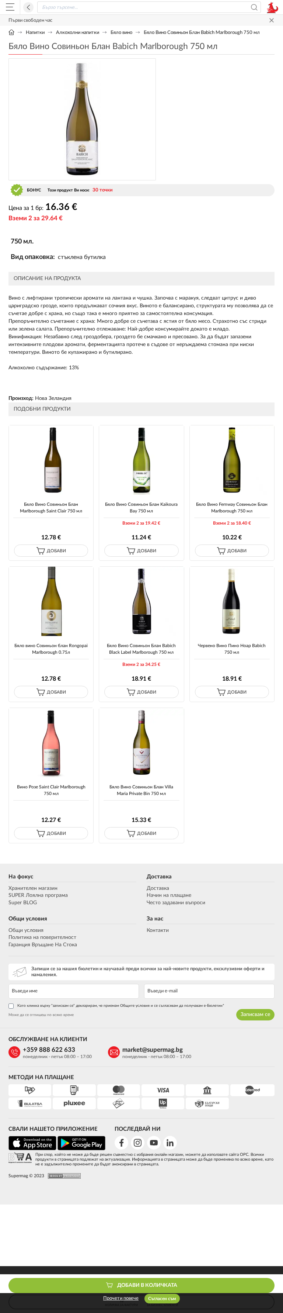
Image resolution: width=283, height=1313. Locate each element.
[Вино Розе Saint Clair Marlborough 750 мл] (51, 743)
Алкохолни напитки (77, 32)
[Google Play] (81, 1149)
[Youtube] (154, 1143)
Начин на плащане (169, 895)
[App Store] (32, 1149)
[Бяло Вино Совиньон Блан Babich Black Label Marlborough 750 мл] (141, 601)
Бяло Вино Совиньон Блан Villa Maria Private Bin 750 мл (141, 790)
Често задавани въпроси (176, 902)
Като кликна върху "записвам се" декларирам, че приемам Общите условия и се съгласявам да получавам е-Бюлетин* (120, 1006)
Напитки (35, 32)
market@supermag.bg (152, 1050)
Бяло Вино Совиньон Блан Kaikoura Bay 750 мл (141, 507)
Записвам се (255, 1014)
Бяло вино (121, 32)
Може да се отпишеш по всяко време (41, 1015)
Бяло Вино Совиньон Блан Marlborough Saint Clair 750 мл (51, 507)
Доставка (159, 877)
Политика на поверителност (42, 937)
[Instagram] (137, 1143)
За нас (155, 919)
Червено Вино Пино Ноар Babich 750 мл (232, 648)
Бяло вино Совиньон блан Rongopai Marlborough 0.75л (51, 648)
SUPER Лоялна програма (38, 895)
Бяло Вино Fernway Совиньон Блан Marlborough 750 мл (232, 507)
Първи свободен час (30, 20)
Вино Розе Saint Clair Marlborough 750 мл (51, 790)
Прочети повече (121, 1298)
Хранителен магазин (32, 888)
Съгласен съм (162, 1298)
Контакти (158, 930)
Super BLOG (22, 902)
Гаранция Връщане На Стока (42, 944)
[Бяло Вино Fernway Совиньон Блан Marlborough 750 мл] (232, 460)
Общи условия (27, 919)
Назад (28, 7)
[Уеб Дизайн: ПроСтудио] (62, 1176)
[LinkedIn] (170, 1143)
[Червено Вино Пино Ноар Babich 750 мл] (232, 601)
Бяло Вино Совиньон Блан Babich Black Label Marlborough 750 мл (141, 648)
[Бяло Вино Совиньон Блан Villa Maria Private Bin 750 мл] (141, 743)
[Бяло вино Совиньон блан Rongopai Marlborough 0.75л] (51, 601)
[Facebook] (121, 1143)
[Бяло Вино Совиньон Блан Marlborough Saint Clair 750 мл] (51, 460)
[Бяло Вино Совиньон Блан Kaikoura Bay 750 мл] (141, 460)
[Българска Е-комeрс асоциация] (20, 1158)
